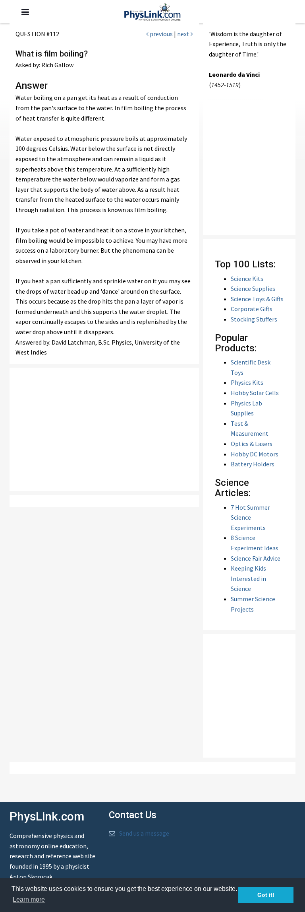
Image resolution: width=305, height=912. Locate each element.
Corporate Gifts (251, 309)
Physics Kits (247, 382)
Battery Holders (252, 464)
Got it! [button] (265, 895)
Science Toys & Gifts (257, 299)
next (184, 34)
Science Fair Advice (255, 558)
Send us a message (144, 833)
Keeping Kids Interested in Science (248, 578)
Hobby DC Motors (254, 454)
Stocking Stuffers (254, 319)
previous (161, 34)
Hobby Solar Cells (255, 393)
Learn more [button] (29, 899)
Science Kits (247, 279)
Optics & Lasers (251, 444)
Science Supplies (253, 288)
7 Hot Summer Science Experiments (250, 517)
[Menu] (25, 12)
